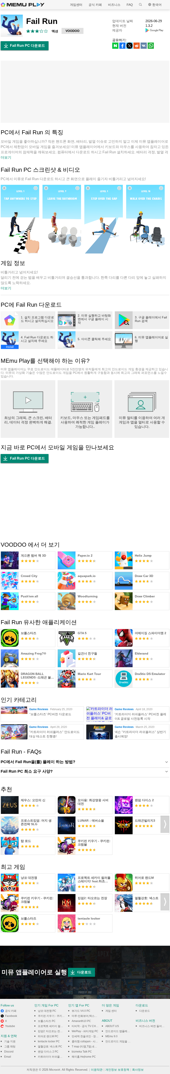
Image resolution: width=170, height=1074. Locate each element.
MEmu (22, 4)
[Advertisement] (85, 92)
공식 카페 (95, 4)
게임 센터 (111, 1010)
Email (7, 1056)
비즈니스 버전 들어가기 (153, 1026)
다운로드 (84, 972)
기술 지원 (9, 1041)
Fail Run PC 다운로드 (27, 45)
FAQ (130, 4)
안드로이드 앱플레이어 (119, 1031)
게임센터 (76, 4)
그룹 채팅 (9, 1046)
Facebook (11, 1015)
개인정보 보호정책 (117, 1069)
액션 (55, 31)
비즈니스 (114, 4)
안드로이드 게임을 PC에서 (121, 1041)
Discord (9, 1051)
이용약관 (96, 1069)
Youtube (10, 1026)
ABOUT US (112, 1026)
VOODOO (72, 31)
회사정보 (138, 1069)
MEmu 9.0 (111, 1036)
